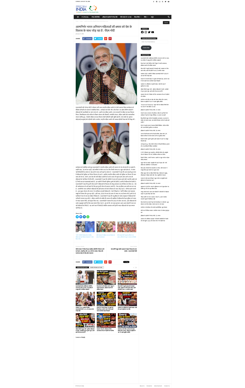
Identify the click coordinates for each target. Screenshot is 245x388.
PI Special (85, 17)
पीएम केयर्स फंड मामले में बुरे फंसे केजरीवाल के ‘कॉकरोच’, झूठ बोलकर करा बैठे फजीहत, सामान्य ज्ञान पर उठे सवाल (155, 203)
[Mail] (159, 1)
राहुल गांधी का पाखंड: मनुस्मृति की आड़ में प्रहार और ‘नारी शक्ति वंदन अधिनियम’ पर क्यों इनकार (154, 163)
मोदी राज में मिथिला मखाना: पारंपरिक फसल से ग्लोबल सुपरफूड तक (155, 211)
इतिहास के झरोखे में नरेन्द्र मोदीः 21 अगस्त (150, 215)
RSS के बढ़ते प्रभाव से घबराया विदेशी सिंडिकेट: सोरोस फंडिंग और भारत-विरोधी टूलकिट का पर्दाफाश (155, 126)
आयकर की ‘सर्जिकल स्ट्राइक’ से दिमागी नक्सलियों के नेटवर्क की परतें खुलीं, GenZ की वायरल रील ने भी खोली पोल (154, 219)
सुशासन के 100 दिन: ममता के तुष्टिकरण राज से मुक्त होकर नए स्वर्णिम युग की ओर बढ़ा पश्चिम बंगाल (155, 187)
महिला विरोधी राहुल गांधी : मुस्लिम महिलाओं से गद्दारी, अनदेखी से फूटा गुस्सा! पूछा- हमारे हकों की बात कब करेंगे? (85, 330)
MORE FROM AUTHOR (96, 267)
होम (78, 17)
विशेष (145, 17)
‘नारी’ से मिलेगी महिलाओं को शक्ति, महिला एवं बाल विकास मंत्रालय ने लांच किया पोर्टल (85, 237)
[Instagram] (157, 1)
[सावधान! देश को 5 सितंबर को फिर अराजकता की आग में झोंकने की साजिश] (106, 320)
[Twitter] (165, 1)
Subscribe (146, 47)
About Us (142, 386)
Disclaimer (149, 386)
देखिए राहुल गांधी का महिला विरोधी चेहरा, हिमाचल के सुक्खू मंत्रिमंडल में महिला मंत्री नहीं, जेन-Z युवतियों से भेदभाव (154, 174)
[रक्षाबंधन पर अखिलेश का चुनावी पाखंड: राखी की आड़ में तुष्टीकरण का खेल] (127, 299)
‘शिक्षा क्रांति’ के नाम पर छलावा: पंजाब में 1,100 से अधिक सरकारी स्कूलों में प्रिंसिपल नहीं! (154, 198)
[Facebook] (154, 1)
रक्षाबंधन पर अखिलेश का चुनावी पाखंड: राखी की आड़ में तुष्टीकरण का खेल (127, 308)
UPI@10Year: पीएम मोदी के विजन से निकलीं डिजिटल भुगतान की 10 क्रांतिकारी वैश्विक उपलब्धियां (155, 145)
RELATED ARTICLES (82, 267)
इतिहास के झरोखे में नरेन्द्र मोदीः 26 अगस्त (150, 130)
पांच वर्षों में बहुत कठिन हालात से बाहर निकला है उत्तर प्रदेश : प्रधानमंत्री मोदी (124, 250)
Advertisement (158, 386)
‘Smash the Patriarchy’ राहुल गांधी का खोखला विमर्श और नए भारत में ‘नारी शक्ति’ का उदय (155, 105)
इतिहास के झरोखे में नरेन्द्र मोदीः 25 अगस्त (150, 149)
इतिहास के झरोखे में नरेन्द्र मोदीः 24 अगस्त (150, 183)
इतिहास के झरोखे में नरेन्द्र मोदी (109, 17)
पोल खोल (98, 326)
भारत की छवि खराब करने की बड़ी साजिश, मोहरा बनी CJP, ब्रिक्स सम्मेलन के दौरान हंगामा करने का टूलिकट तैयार (154, 134)
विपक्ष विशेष (137, 17)
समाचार (77, 23)
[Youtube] (168, 1)
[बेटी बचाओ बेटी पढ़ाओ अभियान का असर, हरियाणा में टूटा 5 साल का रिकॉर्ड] (126, 226)
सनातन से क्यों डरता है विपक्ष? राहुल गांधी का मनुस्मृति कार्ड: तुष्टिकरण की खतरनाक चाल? (154, 179)
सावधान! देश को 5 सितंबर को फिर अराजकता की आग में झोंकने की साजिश (105, 329)
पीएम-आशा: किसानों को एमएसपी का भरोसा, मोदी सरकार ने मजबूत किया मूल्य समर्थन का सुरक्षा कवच (154, 169)
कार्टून (152, 17)
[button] (168, 17)
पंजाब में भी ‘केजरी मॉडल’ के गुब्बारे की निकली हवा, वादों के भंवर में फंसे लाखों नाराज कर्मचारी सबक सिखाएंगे (105, 309)
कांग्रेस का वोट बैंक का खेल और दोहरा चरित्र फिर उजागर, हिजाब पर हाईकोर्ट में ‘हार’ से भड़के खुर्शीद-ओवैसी (127, 330)
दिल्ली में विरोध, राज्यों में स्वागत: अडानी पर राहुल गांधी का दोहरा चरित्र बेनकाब (155, 158)
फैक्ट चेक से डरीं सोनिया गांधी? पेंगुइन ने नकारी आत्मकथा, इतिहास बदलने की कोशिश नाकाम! (105, 287)
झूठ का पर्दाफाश (99, 284)
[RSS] (162, 1)
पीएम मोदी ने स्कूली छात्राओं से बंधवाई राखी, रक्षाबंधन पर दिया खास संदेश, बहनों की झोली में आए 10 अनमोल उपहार (127, 287)
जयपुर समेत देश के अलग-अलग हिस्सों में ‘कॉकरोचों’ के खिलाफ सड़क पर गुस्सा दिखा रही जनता (155, 192)
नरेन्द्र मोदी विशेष (95, 17)
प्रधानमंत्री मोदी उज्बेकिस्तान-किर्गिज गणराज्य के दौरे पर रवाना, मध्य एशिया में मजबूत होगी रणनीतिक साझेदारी (84, 287)
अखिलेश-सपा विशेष (121, 305)
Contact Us (167, 386)
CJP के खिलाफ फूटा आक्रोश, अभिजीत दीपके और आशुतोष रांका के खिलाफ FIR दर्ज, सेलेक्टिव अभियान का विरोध (154, 153)
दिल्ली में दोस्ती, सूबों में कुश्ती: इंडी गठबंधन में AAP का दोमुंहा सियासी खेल (154, 140)
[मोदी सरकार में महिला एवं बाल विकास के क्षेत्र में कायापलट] (105, 226)
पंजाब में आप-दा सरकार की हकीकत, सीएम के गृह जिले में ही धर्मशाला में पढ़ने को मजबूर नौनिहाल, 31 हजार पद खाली (154, 114)
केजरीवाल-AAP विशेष (101, 305)
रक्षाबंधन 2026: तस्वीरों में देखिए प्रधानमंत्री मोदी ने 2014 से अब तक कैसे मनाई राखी (85, 309)
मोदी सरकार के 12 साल (125, 17)
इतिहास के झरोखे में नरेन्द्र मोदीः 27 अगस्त (150, 110)
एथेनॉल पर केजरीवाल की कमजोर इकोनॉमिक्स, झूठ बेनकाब (154, 207)
